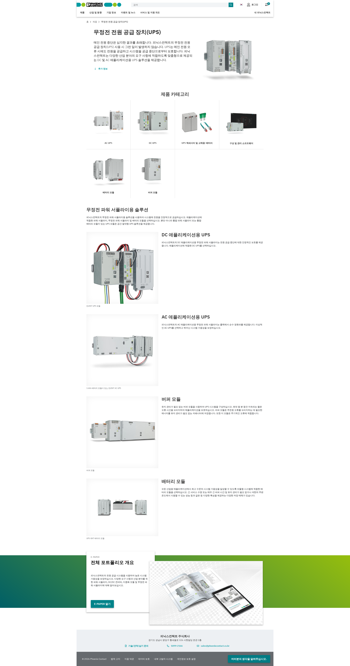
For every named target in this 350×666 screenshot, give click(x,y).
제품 (82, 12)
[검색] (231, 5)
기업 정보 (111, 12)
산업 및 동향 (95, 12)
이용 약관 (129, 659)
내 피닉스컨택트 (262, 12)
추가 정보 (103, 68)
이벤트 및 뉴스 (128, 12)
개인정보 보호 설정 (186, 659)
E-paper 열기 (102, 604)
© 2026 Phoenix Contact (94, 659)
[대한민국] (241, 4)
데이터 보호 (144, 659)
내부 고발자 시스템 (163, 659)
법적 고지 (115, 659)
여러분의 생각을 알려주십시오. (249, 659)
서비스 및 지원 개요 (150, 12)
